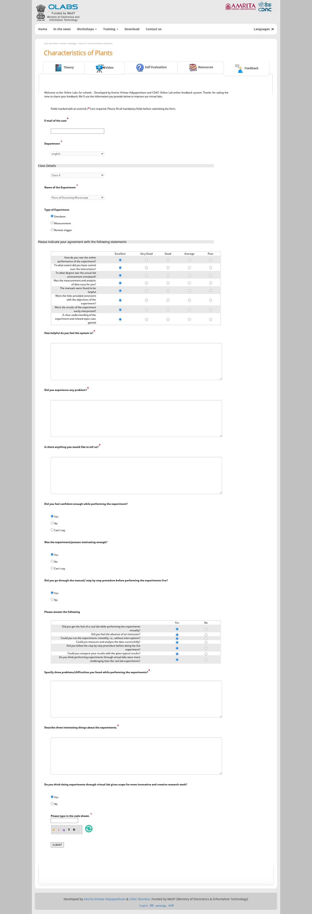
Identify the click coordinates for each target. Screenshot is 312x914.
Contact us (154, 29)
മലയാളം (161, 905)
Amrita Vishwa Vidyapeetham (104, 899)
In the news (62, 29)
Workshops (86, 29)
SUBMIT (57, 845)
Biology (72, 43)
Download (132, 29)
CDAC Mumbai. (140, 899)
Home (42, 29)
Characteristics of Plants (100, 43)
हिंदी (152, 905)
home (63, 43)
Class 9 (81, 43)
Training (109, 29)
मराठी (171, 905)
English (143, 905)
